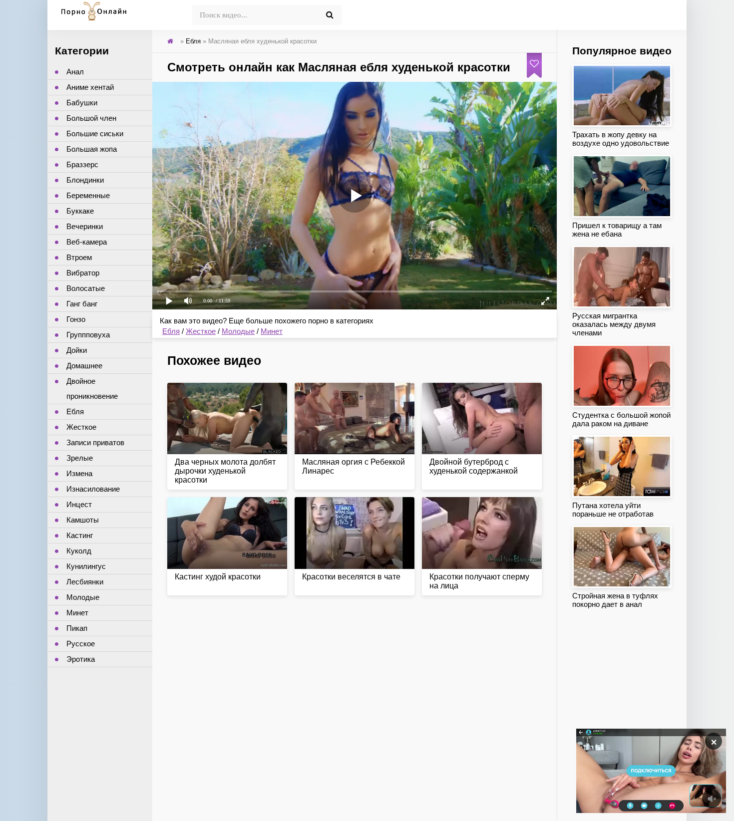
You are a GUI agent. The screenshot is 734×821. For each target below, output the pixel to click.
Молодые (238, 331)
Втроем (79, 257)
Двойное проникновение (92, 388)
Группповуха (88, 334)
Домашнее (84, 365)
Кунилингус (86, 566)
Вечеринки (84, 226)
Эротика (80, 659)
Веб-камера (86, 242)
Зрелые (79, 458)
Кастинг (79, 535)
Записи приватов (95, 442)
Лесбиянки (84, 581)
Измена (79, 473)
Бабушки (81, 102)
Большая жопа (91, 149)
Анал (75, 71)
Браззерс (82, 164)
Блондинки (85, 180)
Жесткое (201, 331)
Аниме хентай (90, 87)
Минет (272, 331)
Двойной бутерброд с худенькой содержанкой (473, 466)
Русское (80, 643)
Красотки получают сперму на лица (479, 581)
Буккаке (80, 211)
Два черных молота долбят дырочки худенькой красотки (225, 471)
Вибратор (82, 273)
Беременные (88, 195)
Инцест (79, 504)
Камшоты (82, 520)
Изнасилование (93, 489)
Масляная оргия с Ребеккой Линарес (353, 466)
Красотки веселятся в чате (351, 576)
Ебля (171, 331)
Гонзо (75, 319)
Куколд (78, 551)
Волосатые (85, 288)
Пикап (76, 628)
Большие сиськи (94, 133)
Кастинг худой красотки (218, 576)
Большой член (91, 118)
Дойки (76, 350)
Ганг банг (81, 303)
